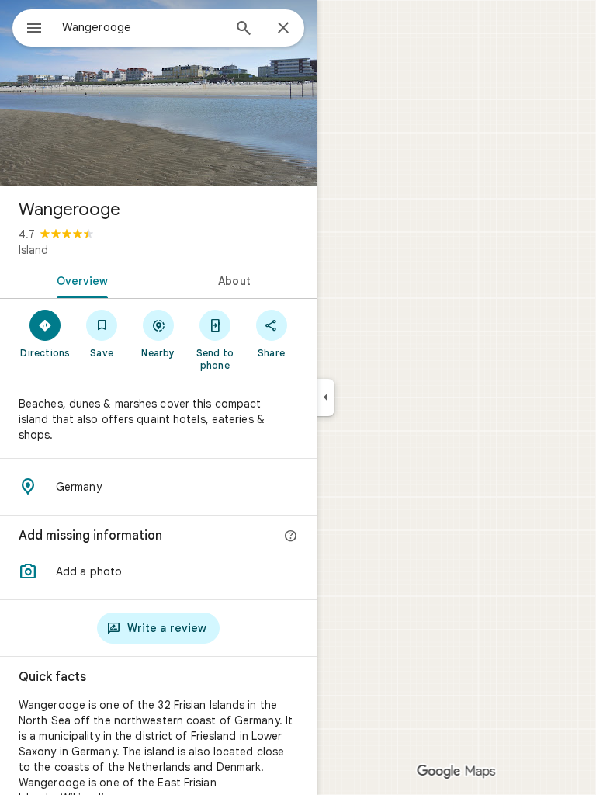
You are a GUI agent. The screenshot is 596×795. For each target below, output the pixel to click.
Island (33, 250)
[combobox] (142, 27)
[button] (158, 571)
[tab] (79, 279)
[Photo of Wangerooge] (158, 93)
